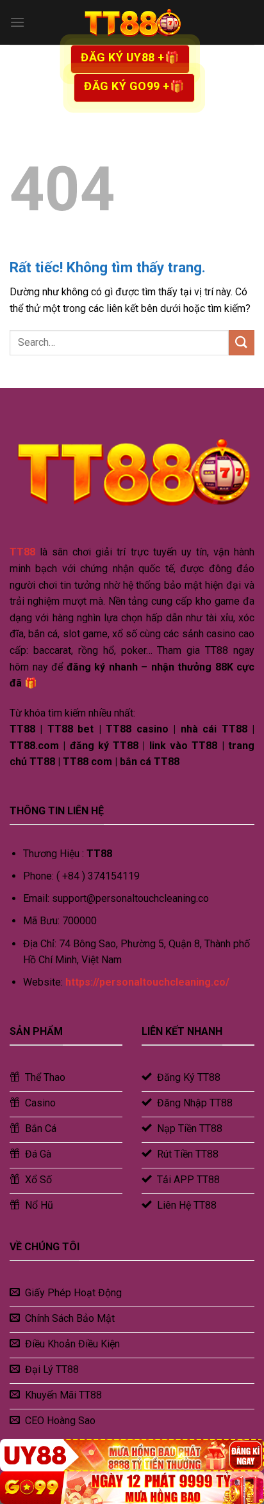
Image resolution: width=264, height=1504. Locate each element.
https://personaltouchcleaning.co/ (147, 982)
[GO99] (132, 1487)
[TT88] (132, 22)
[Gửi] (241, 342)
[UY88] (132, 1455)
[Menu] (17, 22)
